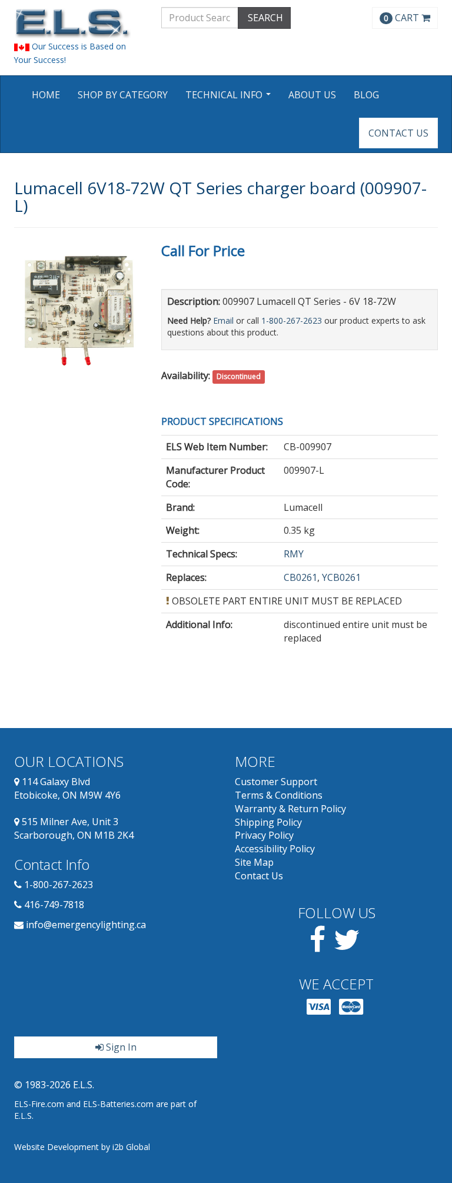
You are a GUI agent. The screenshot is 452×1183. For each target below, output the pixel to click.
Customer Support (276, 781)
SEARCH (264, 17)
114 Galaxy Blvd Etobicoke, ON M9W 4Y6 (67, 788)
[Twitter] (347, 946)
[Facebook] (317, 946)
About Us (312, 94)
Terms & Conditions (279, 795)
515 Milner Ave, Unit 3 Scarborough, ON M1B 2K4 (74, 828)
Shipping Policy (268, 822)
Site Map (254, 862)
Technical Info (229, 98)
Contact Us (398, 133)
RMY (294, 553)
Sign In (120, 1047)
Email (223, 320)
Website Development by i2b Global (82, 1146)
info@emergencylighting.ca (86, 924)
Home (46, 94)
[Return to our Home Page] (79, 23)
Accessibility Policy (275, 848)
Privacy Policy (264, 835)
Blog (366, 94)
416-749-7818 (54, 904)
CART (402, 17)
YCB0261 (341, 577)
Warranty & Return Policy (290, 808)
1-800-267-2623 (291, 320)
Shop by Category (123, 94)
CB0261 (300, 577)
